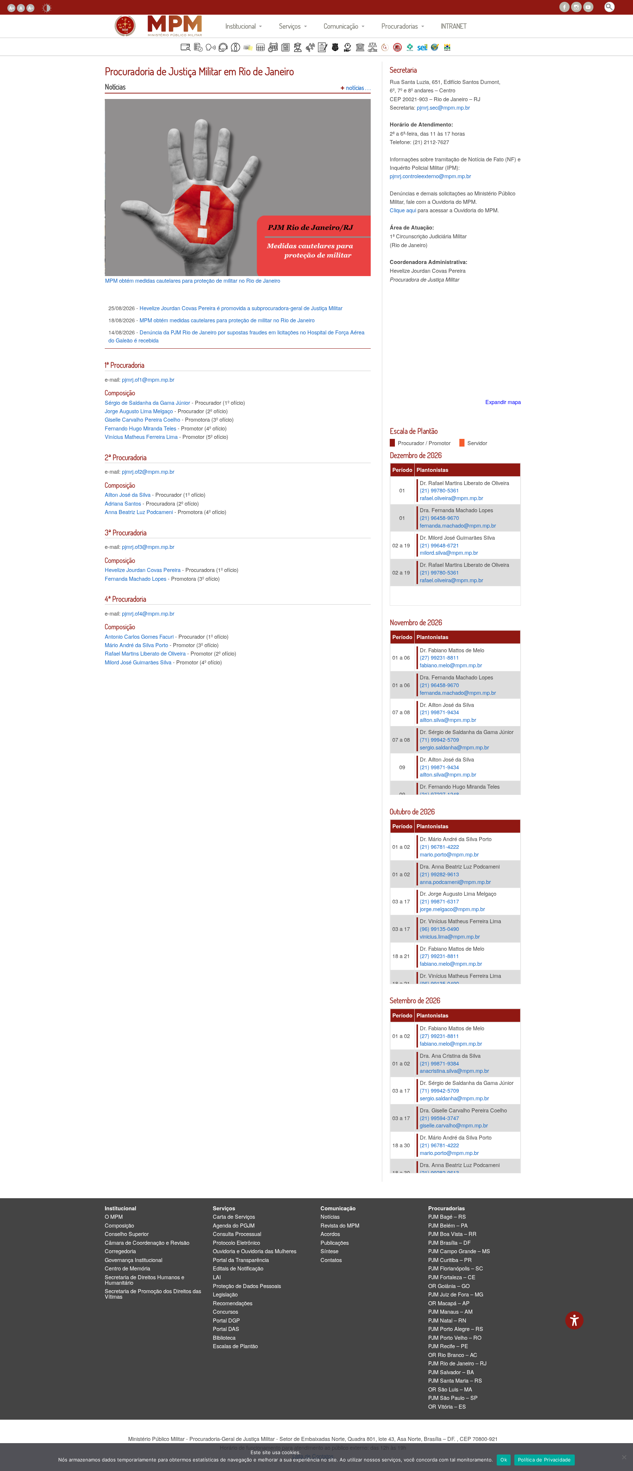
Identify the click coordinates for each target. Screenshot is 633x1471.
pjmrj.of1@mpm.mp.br (148, 379)
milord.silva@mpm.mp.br (449, 552)
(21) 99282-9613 (439, 874)
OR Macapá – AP (449, 1303)
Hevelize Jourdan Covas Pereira (143, 569)
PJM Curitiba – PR (450, 1260)
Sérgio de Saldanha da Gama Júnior (147, 402)
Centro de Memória (127, 1268)
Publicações (335, 1243)
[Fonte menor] (30, 7)
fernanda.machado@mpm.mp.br (458, 525)
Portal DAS (226, 1329)
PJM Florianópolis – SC (455, 1268)
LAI (217, 1277)
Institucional (241, 26)
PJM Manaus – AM (450, 1311)
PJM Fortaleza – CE (451, 1277)
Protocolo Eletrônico (236, 1243)
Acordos (330, 1234)
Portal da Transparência (241, 1260)
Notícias (330, 1216)
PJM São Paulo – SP (453, 1398)
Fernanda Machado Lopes (135, 578)
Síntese (329, 1251)
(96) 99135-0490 (439, 928)
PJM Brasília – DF (449, 1243)
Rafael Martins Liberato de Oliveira (145, 653)
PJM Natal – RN (447, 1320)
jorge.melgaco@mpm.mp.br (452, 909)
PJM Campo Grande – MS (459, 1251)
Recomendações (232, 1303)
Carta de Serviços (234, 1216)
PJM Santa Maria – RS (455, 1380)
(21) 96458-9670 (439, 517)
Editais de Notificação (238, 1268)
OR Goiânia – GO (449, 1286)
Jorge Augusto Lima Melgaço (139, 411)
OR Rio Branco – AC (452, 1355)
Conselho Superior (127, 1234)
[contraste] (47, 7)
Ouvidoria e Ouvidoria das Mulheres (254, 1251)
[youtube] (588, 6)
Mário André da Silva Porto (136, 645)
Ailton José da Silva (128, 494)
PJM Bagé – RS (447, 1216)
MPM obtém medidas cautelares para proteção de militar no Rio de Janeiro (192, 280)
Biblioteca (224, 1337)
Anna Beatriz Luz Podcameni (139, 512)
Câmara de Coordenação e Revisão (147, 1243)
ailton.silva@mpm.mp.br (448, 719)
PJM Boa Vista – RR (452, 1234)
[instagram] (576, 6)
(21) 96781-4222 (439, 846)
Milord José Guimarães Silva (138, 662)
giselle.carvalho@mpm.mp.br (454, 1125)
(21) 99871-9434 (439, 712)
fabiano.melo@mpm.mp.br (451, 665)
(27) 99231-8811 (439, 657)
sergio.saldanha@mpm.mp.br (454, 747)
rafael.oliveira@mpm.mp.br (451, 498)
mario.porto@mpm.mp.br (449, 854)
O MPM (114, 1216)
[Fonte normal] (21, 7)
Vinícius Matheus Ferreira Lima (141, 436)
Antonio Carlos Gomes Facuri (139, 636)
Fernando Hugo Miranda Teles (140, 428)
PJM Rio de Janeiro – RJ (457, 1363)
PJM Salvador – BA (451, 1372)
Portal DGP (226, 1320)
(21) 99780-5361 (439, 490)
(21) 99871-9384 (439, 1063)
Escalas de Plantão (235, 1346)
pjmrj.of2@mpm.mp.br (148, 471)
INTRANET (454, 26)
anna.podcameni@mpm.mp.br (455, 881)
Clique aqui (403, 210)
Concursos (225, 1311)
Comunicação (341, 26)
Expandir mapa (503, 402)
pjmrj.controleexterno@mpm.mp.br (430, 176)
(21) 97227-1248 (439, 794)
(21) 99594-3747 (439, 1118)
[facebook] (564, 6)
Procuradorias (400, 26)
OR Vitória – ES (447, 1406)
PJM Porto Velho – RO (454, 1337)
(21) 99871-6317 (439, 901)
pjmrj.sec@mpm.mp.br (443, 107)
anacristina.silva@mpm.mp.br (454, 1070)
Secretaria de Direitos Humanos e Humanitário (144, 1279)
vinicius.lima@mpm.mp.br (450, 936)
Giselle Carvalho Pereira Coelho (142, 419)
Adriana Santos (123, 503)
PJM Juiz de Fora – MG (455, 1294)
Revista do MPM (340, 1225)
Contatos (331, 1260)
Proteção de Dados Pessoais (247, 1286)
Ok (503, 1460)
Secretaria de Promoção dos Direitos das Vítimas (153, 1293)
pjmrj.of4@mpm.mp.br (148, 613)
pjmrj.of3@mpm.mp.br (148, 546)
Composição (119, 1225)
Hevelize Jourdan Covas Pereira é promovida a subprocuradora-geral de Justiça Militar (225, 308)
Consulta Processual (237, 1234)
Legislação (225, 1294)
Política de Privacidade (544, 1460)
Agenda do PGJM (234, 1225)
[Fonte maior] (11, 7)
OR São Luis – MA (450, 1389)
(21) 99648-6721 (439, 545)
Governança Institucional (133, 1260)
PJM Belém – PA (448, 1225)
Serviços (290, 26)
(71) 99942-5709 (439, 739)
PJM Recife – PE (448, 1346)
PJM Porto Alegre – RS (455, 1329)
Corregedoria (120, 1251)
